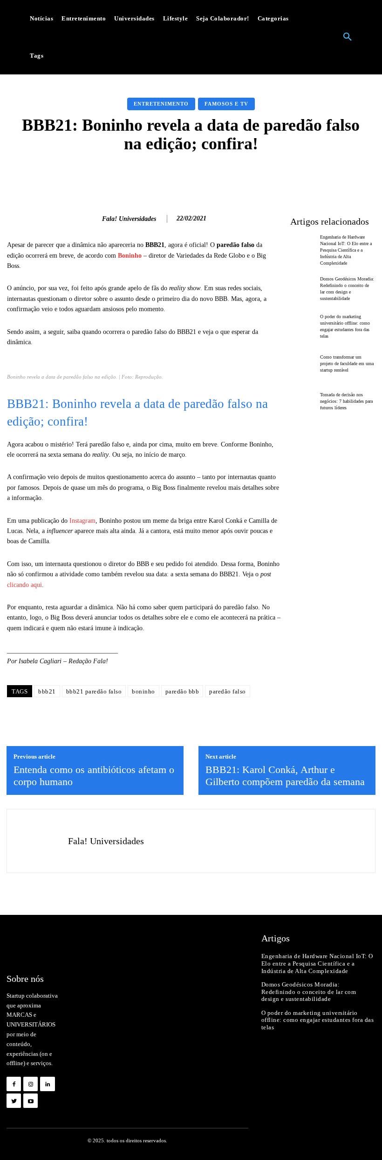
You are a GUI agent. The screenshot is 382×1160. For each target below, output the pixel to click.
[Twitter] (14, 1100)
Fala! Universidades (129, 218)
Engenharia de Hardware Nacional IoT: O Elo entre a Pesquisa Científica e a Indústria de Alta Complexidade (346, 250)
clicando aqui (24, 584)
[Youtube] (30, 1100)
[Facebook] (14, 1084)
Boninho (130, 255)
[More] (332, 176)
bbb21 (47, 691)
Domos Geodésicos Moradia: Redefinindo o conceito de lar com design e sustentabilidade (308, 991)
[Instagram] (30, 1084)
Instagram (82, 520)
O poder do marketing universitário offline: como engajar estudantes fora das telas (317, 1020)
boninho (143, 691)
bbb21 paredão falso (94, 691)
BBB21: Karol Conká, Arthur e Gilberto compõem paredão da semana (285, 775)
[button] (347, 37)
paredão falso (227, 691)
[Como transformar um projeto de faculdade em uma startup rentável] (303, 364)
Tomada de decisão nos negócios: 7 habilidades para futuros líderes (346, 401)
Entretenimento (161, 104)
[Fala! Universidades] (90, 219)
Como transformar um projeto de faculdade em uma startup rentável (347, 363)
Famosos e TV (226, 104)
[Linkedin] (47, 1084)
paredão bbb (182, 691)
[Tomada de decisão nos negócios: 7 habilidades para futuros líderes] (303, 401)
